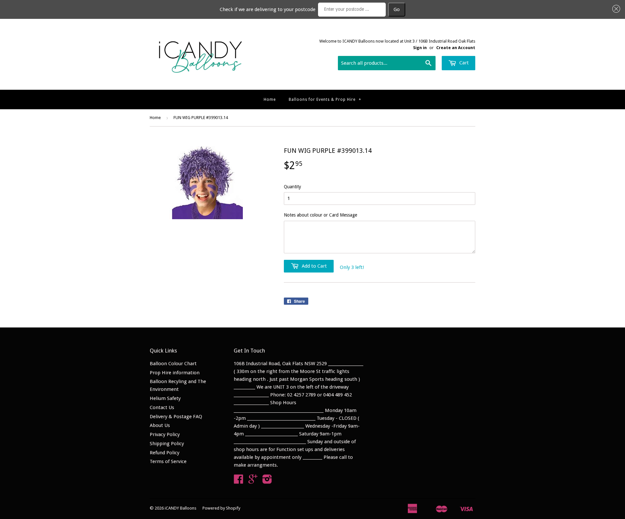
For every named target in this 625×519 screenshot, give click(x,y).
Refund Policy (164, 453)
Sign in (420, 47)
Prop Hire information (175, 373)
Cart (463, 63)
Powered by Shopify (221, 508)
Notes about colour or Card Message (320, 215)
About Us (160, 425)
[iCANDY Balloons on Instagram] (267, 481)
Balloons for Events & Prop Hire (325, 99)
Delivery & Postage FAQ (176, 416)
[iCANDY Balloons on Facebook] (238, 481)
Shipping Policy (167, 443)
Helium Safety (165, 398)
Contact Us (162, 407)
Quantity (292, 186)
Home (270, 99)
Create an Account (455, 47)
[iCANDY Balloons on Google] (253, 481)
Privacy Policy (165, 434)
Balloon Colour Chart (173, 363)
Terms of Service (168, 461)
